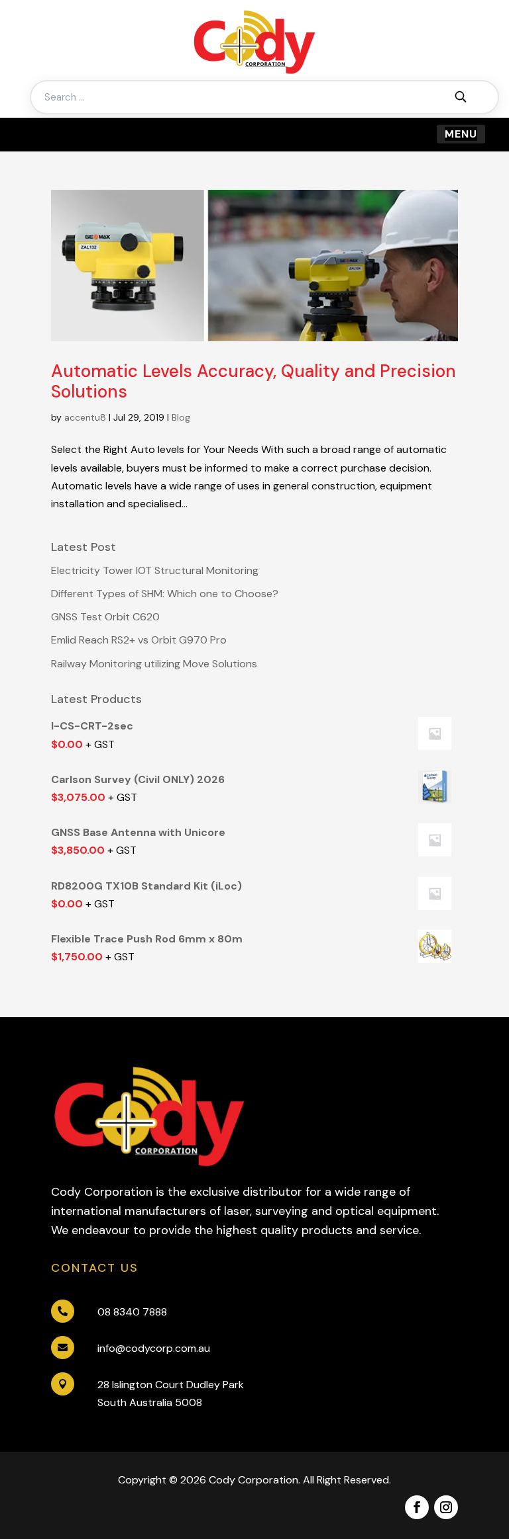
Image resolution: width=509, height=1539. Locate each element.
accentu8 (85, 417)
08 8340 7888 (132, 1312)
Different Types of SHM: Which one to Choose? (164, 594)
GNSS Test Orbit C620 (105, 617)
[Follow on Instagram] (446, 1507)
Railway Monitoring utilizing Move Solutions (154, 664)
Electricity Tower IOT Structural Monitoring (154, 570)
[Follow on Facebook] (417, 1507)
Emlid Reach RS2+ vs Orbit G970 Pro (139, 640)
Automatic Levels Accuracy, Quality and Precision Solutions (253, 381)
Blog (181, 417)
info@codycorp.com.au (153, 1348)
